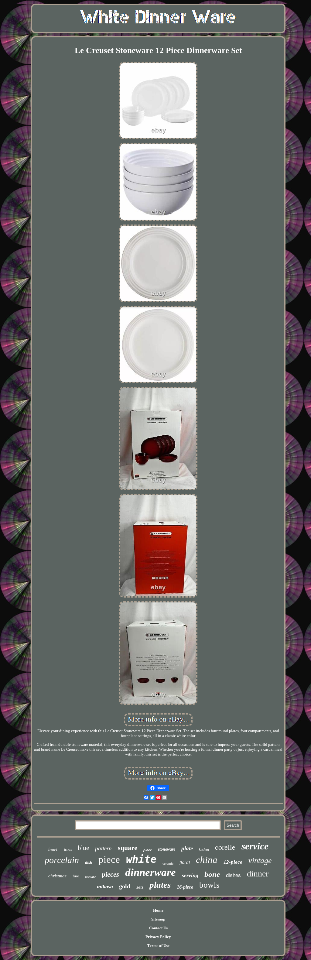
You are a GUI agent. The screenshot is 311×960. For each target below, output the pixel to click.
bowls (209, 885)
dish (88, 862)
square (127, 848)
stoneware (166, 849)
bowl (53, 849)
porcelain (62, 860)
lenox (68, 849)
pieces (110, 874)
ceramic (167, 863)
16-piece (185, 887)
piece (109, 859)
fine (76, 876)
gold (124, 886)
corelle (225, 847)
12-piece (233, 862)
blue (83, 848)
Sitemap (158, 919)
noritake (90, 877)
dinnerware (150, 872)
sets (139, 887)
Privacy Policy (158, 936)
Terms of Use (158, 945)
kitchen (204, 849)
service (254, 846)
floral (184, 862)
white (141, 859)
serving (190, 875)
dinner (257, 873)
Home (158, 910)
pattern (103, 848)
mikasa (105, 886)
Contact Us (158, 928)
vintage (260, 860)
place (147, 850)
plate (187, 848)
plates (160, 885)
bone (212, 874)
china (206, 859)
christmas (57, 875)
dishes (233, 875)
